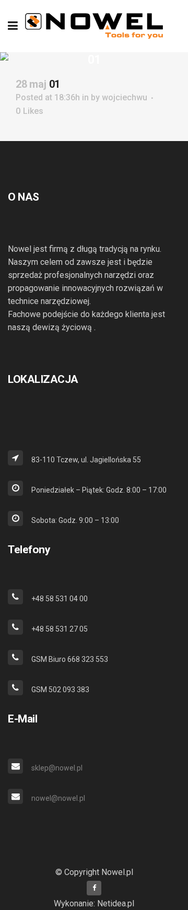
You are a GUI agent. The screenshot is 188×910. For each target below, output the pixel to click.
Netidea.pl (115, 903)
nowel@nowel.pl (58, 798)
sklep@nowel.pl (57, 768)
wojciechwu (124, 97)
